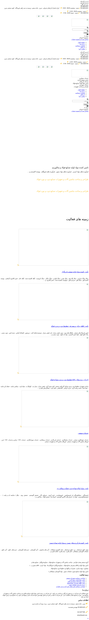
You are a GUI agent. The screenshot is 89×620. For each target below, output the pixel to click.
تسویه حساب (75, 39)
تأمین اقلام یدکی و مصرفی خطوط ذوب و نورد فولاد (69, 326)
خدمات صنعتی (83, 433)
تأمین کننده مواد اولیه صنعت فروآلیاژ (75, 272)
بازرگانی (82, 47)
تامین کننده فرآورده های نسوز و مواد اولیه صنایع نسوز (68, 543)
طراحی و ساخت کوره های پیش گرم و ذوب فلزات (70, 586)
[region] (44, 133)
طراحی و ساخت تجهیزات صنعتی (75, 578)
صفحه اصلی (81, 42)
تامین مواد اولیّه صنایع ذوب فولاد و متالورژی (72, 488)
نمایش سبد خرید (83, 39)
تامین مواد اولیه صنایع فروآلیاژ (76, 581)
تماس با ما (82, 49)
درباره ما (82, 44)
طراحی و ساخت (80, 46)
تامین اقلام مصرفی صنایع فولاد (76, 583)
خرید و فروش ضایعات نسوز (77, 585)
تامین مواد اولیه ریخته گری (77, 580)
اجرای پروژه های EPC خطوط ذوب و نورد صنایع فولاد (69, 380)
